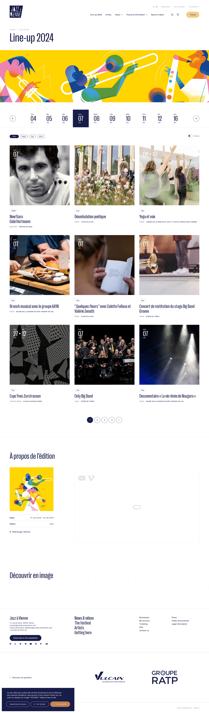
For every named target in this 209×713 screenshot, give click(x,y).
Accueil (13, 30)
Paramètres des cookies (18, 704)
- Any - (14, 136)
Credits (196, 708)
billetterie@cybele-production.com (38, 628)
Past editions (179, 7)
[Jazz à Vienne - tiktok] (20, 644)
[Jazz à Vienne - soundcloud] (46, 644)
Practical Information (135, 15)
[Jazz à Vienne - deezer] (40, 644)
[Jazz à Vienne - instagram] (15, 644)
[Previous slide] (13, 118)
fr (153, 7)
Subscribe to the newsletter (25, 638)
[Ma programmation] (178, 14)
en (157, 7)
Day (32, 136)
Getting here (83, 632)
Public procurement (180, 620)
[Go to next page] (112, 420)
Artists (108, 15)
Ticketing (143, 624)
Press (174, 617)
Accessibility (194, 7)
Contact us (144, 630)
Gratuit (196, 136)
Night (24, 136)
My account (144, 620)
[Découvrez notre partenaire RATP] (164, 677)
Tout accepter (61, 704)
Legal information (179, 624)
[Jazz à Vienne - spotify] (36, 644)
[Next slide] (196, 118)
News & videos (157, 15)
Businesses (165, 7)
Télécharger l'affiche (21, 532)
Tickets (193, 15)
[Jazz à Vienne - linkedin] (25, 644)
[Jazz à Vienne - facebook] (10, 644)
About (117, 15)
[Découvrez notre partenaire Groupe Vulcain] (109, 677)
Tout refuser (40, 704)
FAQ (141, 627)
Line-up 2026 (96, 15)
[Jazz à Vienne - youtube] (31, 644)
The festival (83, 622)
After (41, 136)
